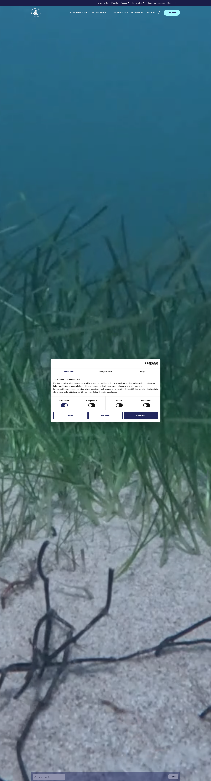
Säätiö (149, 12)
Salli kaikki (140, 415)
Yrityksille (135, 12)
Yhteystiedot (103, 3)
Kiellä (70, 415)
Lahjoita (172, 12)
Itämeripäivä (137, 3)
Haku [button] (169, 3)
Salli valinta (105, 415)
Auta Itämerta (118, 12)
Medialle (114, 3)
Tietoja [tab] (142, 371)
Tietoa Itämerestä (77, 12)
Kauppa (124, 3)
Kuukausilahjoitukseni (156, 3)
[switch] (91, 406)
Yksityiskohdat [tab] (105, 371)
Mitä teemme (99, 12)
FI (175, 3)
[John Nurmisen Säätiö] (36, 13)
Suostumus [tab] (69, 371)
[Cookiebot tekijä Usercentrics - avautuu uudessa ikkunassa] (147, 363)
